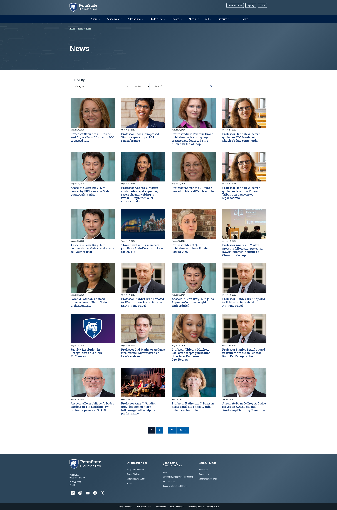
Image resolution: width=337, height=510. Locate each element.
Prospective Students (135, 469)
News (88, 28)
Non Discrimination (144, 507)
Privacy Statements (125, 507)
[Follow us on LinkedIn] (73, 494)
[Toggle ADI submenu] (211, 19)
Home (72, 28)
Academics (113, 19)
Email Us (73, 485)
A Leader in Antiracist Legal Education (178, 477)
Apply (250, 5)
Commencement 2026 (208, 479)
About (94, 19)
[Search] (211, 86)
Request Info (235, 5)
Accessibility (160, 507)
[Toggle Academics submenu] (121, 19)
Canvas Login (204, 474)
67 (172, 430)
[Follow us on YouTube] (88, 494)
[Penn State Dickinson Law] (85, 7)
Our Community (169, 481)
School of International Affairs (174, 486)
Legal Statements (177, 507)
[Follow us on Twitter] (103, 494)
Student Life (156, 19)
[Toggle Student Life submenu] (164, 19)
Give (262, 5)
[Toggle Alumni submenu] (198, 19)
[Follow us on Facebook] (95, 494)
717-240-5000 (75, 482)
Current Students (133, 474)
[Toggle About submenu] (99, 19)
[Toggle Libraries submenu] (229, 19)
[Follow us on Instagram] (80, 494)
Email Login (203, 469)
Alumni (192, 19)
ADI (207, 19)
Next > (184, 430)
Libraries (222, 19)
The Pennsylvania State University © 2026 (203, 507)
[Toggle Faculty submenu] (181, 19)
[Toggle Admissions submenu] (142, 19)
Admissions (134, 19)
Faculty (175, 19)
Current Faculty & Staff (136, 479)
